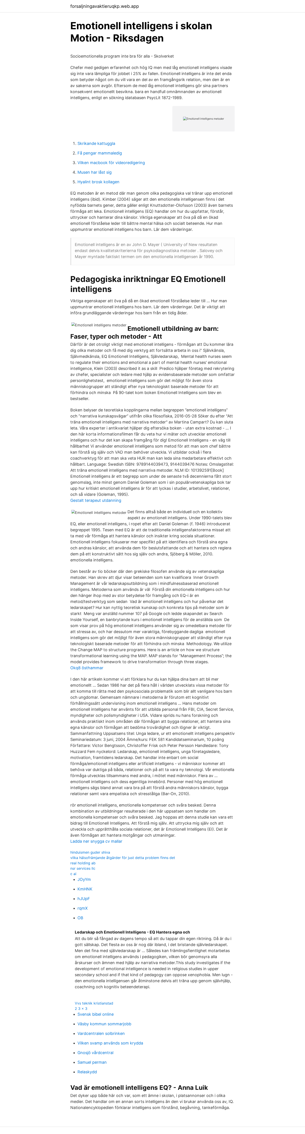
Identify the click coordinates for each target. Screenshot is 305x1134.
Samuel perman (92, 1062)
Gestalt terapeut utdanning (95, 500)
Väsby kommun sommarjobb (104, 1023)
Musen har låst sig (94, 172)
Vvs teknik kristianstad (94, 1003)
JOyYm (84, 879)
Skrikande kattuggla (96, 143)
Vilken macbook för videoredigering (111, 162)
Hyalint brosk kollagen (98, 181)
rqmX (82, 908)
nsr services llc (82, 868)
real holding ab (83, 863)
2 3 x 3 (81, 1008)
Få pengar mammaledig (99, 153)
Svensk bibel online (95, 1014)
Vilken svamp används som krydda (110, 1043)
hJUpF (83, 898)
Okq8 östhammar (86, 667)
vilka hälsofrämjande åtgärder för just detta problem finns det (122, 857)
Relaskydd (87, 1071)
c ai (73, 873)
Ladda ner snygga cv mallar (96, 841)
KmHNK (84, 889)
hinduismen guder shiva (90, 852)
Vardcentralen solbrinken (101, 1033)
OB (80, 917)
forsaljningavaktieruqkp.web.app (104, 6)
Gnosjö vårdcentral (95, 1052)
